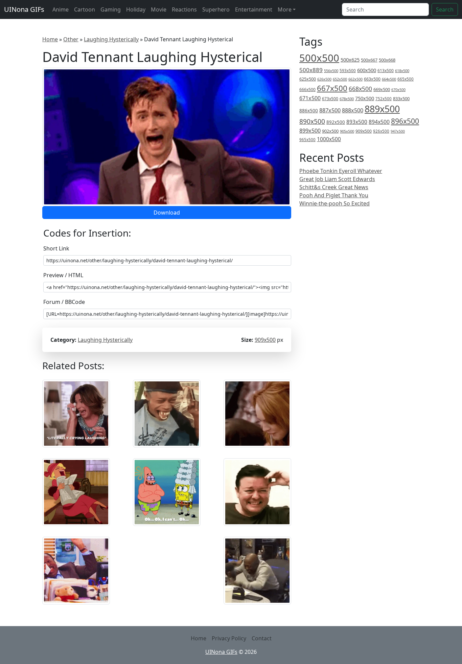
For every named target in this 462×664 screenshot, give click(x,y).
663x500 (372, 79)
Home (50, 39)
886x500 (308, 110)
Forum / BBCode (64, 302)
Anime (60, 9)
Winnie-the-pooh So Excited (334, 203)
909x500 (265, 340)
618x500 (402, 70)
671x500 (310, 98)
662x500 (355, 79)
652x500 (340, 79)
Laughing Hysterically (111, 39)
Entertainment (253, 9)
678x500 (347, 98)
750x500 (364, 98)
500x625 (350, 59)
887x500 (330, 110)
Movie (158, 9)
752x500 (383, 98)
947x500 (398, 131)
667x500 (332, 88)
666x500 (307, 89)
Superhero (216, 9)
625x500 (307, 79)
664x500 (389, 79)
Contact (262, 638)
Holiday (135, 9)
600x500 (366, 70)
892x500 (335, 122)
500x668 (387, 60)
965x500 (307, 139)
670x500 (398, 89)
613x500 (385, 70)
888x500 (352, 110)
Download (167, 212)
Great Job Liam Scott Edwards (337, 179)
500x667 (369, 60)
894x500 (379, 122)
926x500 (381, 131)
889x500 (382, 109)
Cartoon (84, 9)
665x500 (405, 79)
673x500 (330, 99)
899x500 (310, 130)
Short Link (56, 248)
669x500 (381, 89)
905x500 (347, 131)
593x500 (348, 70)
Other (70, 39)
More (285, 9)
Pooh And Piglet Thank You (333, 195)
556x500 (331, 70)
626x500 (324, 79)
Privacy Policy (229, 638)
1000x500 (329, 139)
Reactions (184, 9)
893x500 (356, 121)
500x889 (311, 70)
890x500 (312, 121)
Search (445, 9)
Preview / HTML (63, 275)
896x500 (405, 121)
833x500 (401, 98)
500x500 (319, 58)
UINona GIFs (24, 9)
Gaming (110, 9)
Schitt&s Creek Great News (333, 187)
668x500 (360, 89)
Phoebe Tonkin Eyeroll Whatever (340, 171)
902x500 (330, 131)
